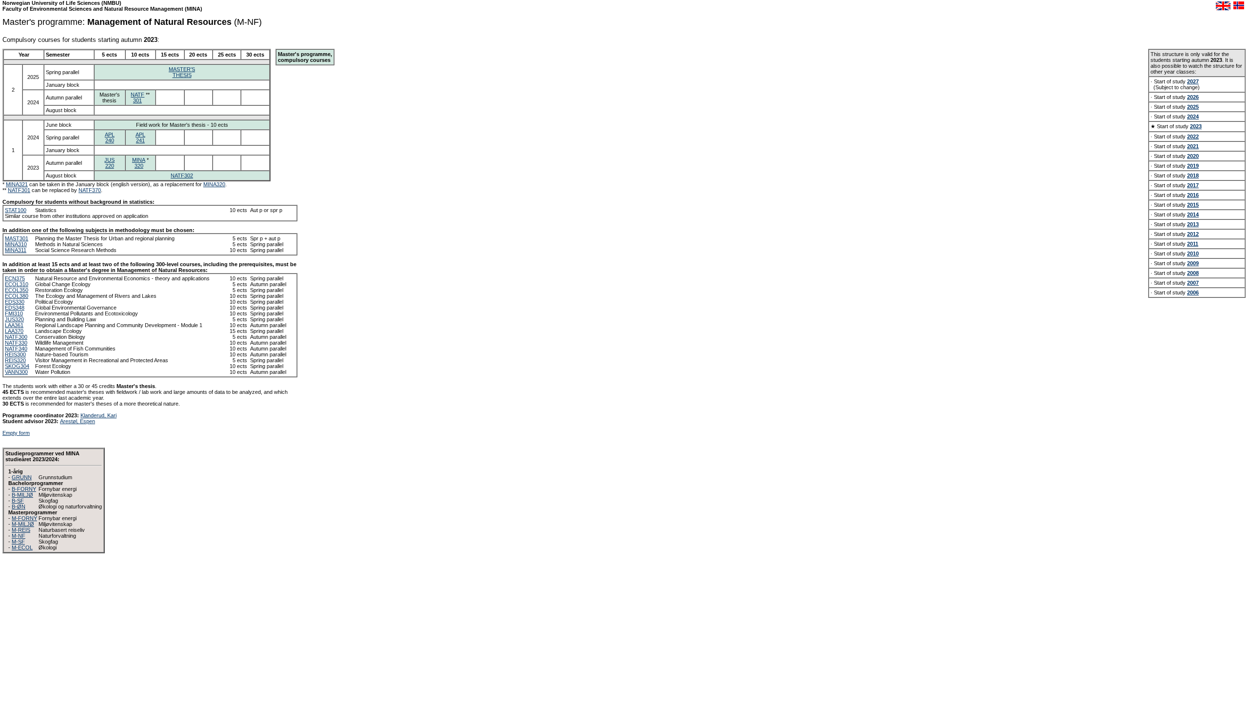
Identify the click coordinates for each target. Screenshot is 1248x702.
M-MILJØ (23, 524)
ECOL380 (16, 296)
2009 (1193, 263)
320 (139, 166)
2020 (1193, 156)
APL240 (110, 137)
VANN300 (16, 372)
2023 (1196, 126)
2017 (1193, 185)
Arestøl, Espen (77, 421)
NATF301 (19, 190)
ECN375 (15, 278)
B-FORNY (24, 489)
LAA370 (14, 331)
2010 (1193, 253)
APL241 (140, 137)
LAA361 (14, 325)
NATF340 (16, 348)
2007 (1193, 283)
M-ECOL (22, 547)
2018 (1193, 175)
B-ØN (18, 506)
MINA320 (214, 184)
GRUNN (22, 477)
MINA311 (15, 250)
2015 (1193, 205)
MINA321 (17, 184)
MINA (138, 160)
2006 (1193, 292)
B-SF (18, 501)
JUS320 (14, 319)
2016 (1193, 195)
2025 (1193, 107)
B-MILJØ (22, 495)
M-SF (18, 542)
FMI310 (14, 313)
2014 (1193, 214)
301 (137, 100)
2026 (1193, 97)
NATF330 (16, 343)
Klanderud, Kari (98, 415)
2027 (1193, 81)
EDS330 (14, 302)
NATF (137, 95)
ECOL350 (16, 290)
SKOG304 (17, 366)
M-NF (18, 536)
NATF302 (182, 175)
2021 (1193, 146)
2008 (1193, 273)
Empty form (16, 433)
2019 (1193, 166)
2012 (1193, 234)
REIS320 (15, 360)
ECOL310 (16, 284)
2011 (1192, 244)
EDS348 (14, 308)
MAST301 (16, 238)
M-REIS (21, 530)
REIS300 (15, 354)
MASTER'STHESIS (182, 72)
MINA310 (16, 244)
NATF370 (89, 190)
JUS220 (109, 163)
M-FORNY (24, 518)
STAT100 (15, 210)
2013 (1193, 224)
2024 (1193, 116)
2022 (1193, 136)
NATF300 (16, 337)
